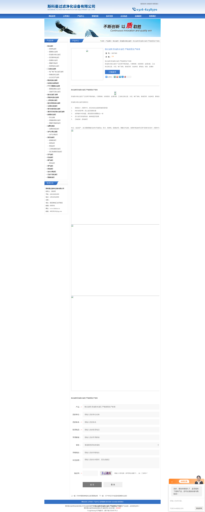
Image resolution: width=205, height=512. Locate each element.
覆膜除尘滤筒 (53, 52)
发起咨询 (199, 508)
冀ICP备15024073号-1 (111, 510)
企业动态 (124, 16)
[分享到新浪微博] (117, 76)
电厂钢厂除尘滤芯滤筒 (56, 72)
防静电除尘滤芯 (54, 66)
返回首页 (143, 4)
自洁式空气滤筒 (54, 77)
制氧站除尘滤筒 (54, 74)
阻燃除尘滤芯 (53, 60)
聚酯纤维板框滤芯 (55, 123)
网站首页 (52, 16)
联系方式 (50, 183)
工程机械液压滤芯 (55, 149)
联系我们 (155, 4)
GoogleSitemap (91, 510)
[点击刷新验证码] (106, 473)
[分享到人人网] (122, 76)
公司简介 (66, 16)
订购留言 (112, 72)
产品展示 (108, 41)
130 (113, 56)
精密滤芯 (52, 143)
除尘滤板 (52, 117)
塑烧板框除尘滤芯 (55, 120)
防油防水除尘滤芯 (55, 54)
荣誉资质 (95, 16)
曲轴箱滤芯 (52, 140)
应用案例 (102, 502)
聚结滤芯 (52, 163)
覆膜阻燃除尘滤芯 (55, 89)
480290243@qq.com (56, 211)
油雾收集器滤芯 (54, 129)
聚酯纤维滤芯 (53, 63)
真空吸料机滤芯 (54, 57)
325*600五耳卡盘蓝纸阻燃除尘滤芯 (116, 496)
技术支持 (109, 16)
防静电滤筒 (52, 49)
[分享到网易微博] (125, 76)
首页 (102, 41)
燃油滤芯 (52, 146)
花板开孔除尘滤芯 (55, 92)
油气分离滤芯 (53, 134)
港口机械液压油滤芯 (55, 151)
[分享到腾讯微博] (120, 76)
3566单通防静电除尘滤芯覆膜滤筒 (87, 496)
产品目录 (50, 41)
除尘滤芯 (116, 41)
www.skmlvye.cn (55, 208)
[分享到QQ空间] (114, 76)
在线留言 (149, 4)
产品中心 (80, 16)
